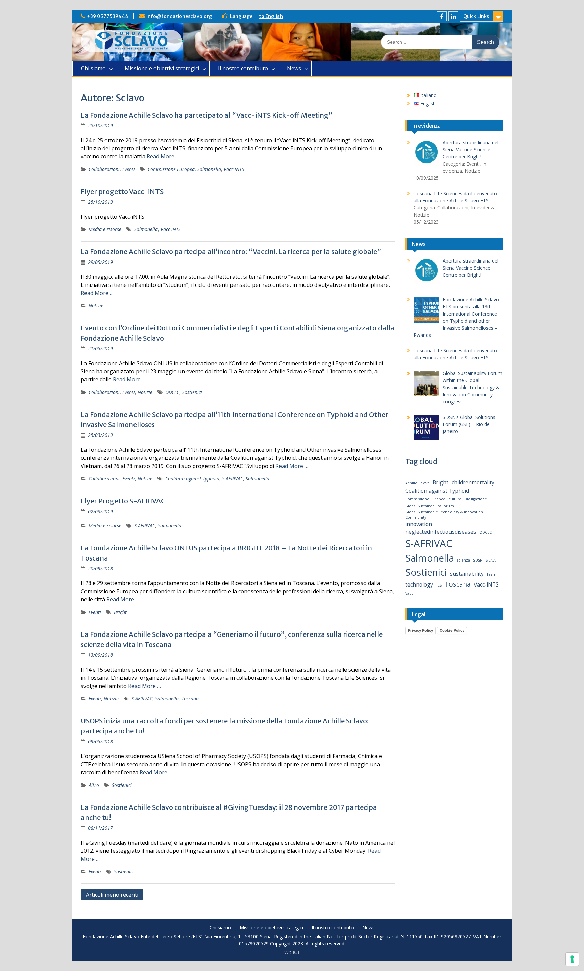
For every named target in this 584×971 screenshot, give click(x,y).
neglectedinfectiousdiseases (440, 532)
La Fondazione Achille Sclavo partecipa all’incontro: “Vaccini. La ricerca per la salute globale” (231, 251)
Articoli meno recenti (112, 894)
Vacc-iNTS (234, 169)
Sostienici (192, 392)
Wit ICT (292, 952)
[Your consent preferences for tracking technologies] (572, 959)
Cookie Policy (452, 630)
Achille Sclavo (417, 483)
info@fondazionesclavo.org (179, 16)
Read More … (163, 156)
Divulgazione (475, 499)
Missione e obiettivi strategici (162, 68)
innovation (418, 524)
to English (271, 16)
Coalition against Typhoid (192, 478)
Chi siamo (93, 68)
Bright (120, 612)
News (294, 68)
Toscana (190, 698)
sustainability (467, 573)
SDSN (478, 560)
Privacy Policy (420, 630)
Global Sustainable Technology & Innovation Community (444, 514)
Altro (94, 785)
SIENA (491, 560)
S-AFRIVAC (232, 478)
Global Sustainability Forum (429, 506)
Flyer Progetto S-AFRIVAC (123, 501)
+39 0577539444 (107, 16)
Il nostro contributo (243, 68)
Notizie (96, 305)
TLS (439, 585)
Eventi (128, 169)
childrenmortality (473, 482)
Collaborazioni (104, 169)
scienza (463, 560)
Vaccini (411, 593)
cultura (454, 499)
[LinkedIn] (453, 16)
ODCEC (172, 392)
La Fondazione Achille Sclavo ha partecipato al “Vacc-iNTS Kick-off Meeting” (206, 115)
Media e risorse (105, 229)
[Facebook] (442, 16)
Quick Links (476, 16)
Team (491, 574)
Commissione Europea (171, 169)
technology (419, 584)
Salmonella (209, 169)
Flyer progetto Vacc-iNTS (122, 191)
